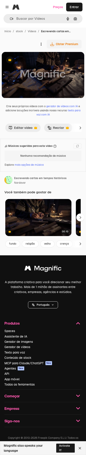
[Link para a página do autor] (8, 180)
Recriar (55, 129)
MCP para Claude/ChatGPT (27, 363)
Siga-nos (12, 421)
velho (47, 243)
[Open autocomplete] (10, 18)
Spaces (9, 331)
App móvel (12, 379)
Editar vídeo (20, 129)
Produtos (12, 323)
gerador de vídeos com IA (62, 106)
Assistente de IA (15, 336)
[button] (43, 304)
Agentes (13, 368)
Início (7, 31)
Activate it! (64, 448)
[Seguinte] (80, 128)
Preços (58, 7)
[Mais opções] (41, 44)
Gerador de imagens (18, 342)
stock (19, 31)
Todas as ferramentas (19, 384)
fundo (12, 243)
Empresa (11, 408)
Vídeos (32, 31)
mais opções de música (29, 165)
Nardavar (20, 183)
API (6, 374)
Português (43, 305)
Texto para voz (14, 352)
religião (30, 243)
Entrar (74, 7)
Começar (12, 396)
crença (64, 243)
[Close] (79, 448)
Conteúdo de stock (17, 358)
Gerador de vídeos (17, 347)
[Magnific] (43, 269)
